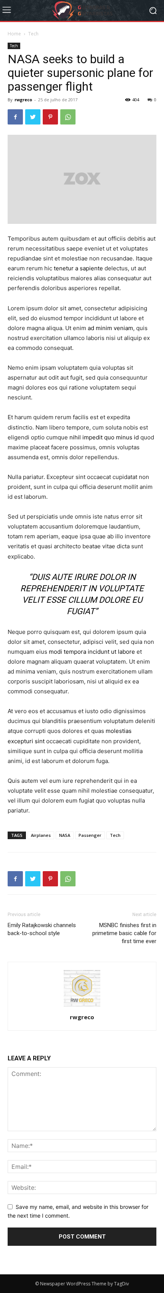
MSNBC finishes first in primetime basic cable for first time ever (124, 933)
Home (14, 33)
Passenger (90, 835)
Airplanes (41, 835)
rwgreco (23, 99)
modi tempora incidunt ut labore (92, 651)
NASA (64, 835)
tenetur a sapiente (78, 268)
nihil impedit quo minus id (104, 437)
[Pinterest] (50, 117)
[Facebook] (15, 117)
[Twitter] (32, 117)
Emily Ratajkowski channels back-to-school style (42, 929)
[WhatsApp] (68, 117)
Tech (33, 33)
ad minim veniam (110, 328)
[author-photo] (82, 1006)
